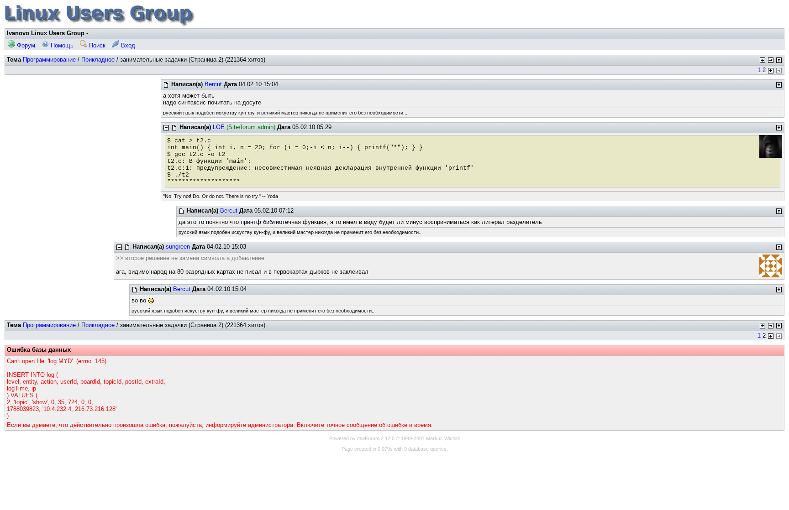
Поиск (96, 45)
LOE (219, 127)
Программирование (49, 59)
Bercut (213, 84)
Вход (127, 45)
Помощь (61, 45)
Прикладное (98, 59)
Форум (25, 45)
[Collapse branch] (166, 128)
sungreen (178, 246)
